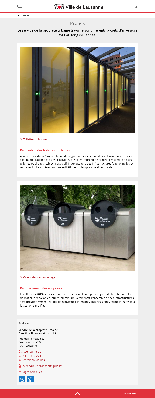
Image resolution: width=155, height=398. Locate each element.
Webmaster (129, 393)
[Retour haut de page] (77, 393)
